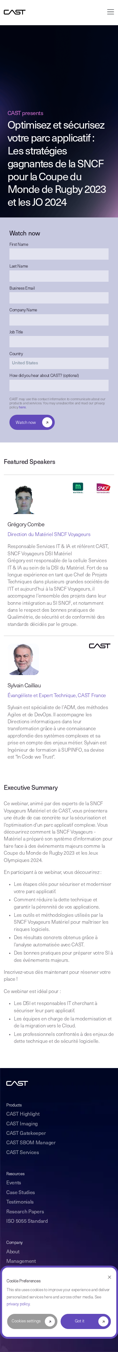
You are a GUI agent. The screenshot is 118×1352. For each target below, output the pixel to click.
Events (13, 1183)
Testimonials (20, 1202)
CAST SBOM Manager (31, 1143)
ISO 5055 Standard (27, 1221)
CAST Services (22, 1152)
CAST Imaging (22, 1124)
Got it (79, 1321)
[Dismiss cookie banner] (109, 1277)
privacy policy (18, 1304)
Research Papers (25, 1212)
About (12, 1252)
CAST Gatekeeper (26, 1133)
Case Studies (20, 1192)
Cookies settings (26, 1321)
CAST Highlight (23, 1114)
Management (21, 1261)
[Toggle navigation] (109, 11)
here (22, 407)
